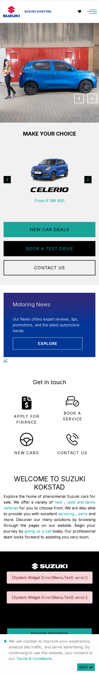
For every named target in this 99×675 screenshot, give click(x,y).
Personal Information (49, 633)
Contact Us (49, 267)
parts (83, 513)
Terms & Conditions (34, 658)
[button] (7, 180)
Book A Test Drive (49, 248)
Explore (47, 343)
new (59, 502)
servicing (66, 513)
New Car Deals (49, 229)
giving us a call (39, 531)
